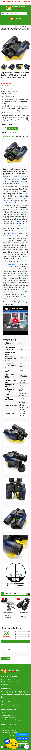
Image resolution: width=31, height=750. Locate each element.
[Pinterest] (13, 132)
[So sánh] (24, 128)
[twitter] (6, 705)
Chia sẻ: (2, 132)
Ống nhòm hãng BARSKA (20, 26)
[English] (29, 1)
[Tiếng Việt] (25, 1)
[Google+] (10, 132)
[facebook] (2, 705)
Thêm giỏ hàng (12, 128)
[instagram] (13, 705)
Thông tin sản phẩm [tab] (8, 136)
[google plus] (9, 705)
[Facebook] (5, 132)
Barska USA (19, 181)
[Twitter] (8, 132)
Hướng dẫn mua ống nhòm (7, 712)
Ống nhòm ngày (10, 26)
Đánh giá (18, 136)
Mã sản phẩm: (4, 89)
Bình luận (25, 136)
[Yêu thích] (20, 128)
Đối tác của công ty (6, 728)
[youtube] (17, 705)
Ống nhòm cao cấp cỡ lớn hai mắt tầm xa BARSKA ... (8, 614)
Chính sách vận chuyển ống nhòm (9, 735)
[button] (28, 48)
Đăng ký (28, 3)
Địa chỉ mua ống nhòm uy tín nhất (9, 717)
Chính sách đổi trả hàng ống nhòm (9, 732)
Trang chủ (3, 26)
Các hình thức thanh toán (7, 715)
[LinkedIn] (15, 132)
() (14, 3)
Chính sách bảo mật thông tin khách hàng (11, 720)
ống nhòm (18, 221)
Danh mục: (3, 91)
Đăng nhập (22, 3)
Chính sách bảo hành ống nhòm (9, 730)
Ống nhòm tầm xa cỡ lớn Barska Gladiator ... (23, 613)
